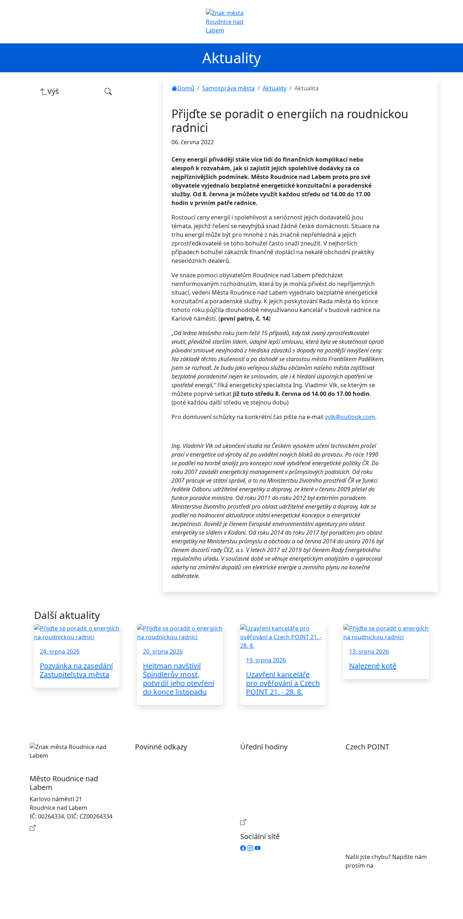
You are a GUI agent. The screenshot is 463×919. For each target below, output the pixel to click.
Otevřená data (162, 770)
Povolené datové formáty (176, 782)
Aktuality (274, 88)
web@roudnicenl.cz (401, 865)
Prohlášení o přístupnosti (177, 758)
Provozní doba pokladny (280, 822)
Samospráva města (228, 88)
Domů (185, 88)
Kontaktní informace (65, 828)
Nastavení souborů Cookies (179, 813)
